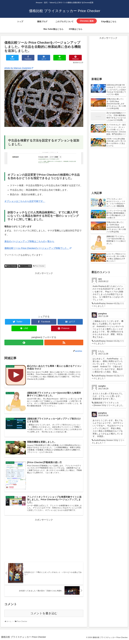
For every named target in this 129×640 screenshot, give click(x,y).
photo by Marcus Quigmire (17, 68)
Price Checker (12, 266)
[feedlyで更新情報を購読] (23, 342)
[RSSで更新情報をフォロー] (63, 342)
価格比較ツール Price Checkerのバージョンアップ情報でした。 (36, 248)
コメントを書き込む (43, 613)
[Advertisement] (43, 292)
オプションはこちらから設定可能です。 (24, 201)
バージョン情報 (26, 266)
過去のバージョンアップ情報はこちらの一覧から (29, 241)
